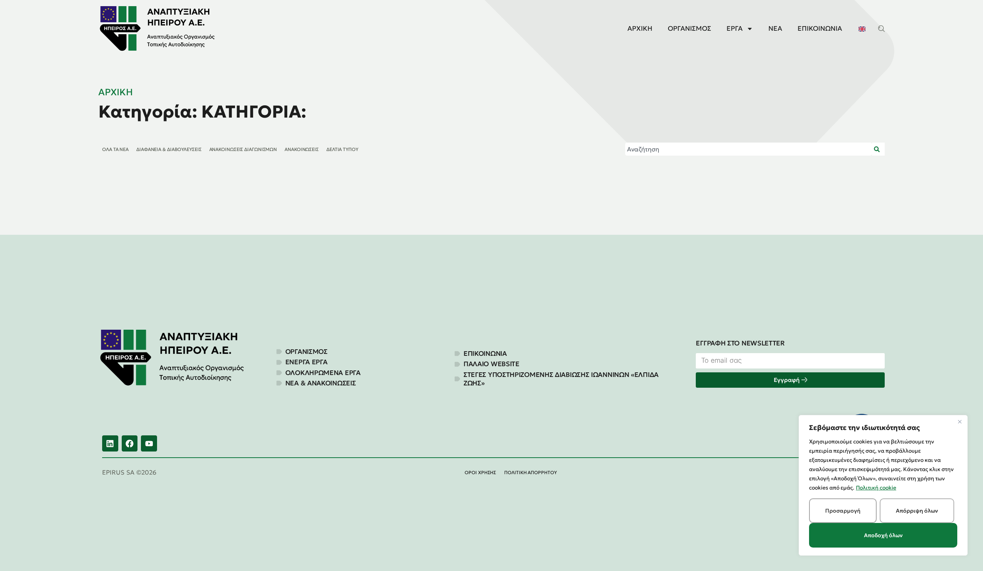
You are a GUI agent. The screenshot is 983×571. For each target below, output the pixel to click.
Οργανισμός (689, 28)
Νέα (775, 28)
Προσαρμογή (843, 510)
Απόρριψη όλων (917, 510)
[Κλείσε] (959, 421)
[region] (883, 485)
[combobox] (748, 149)
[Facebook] (130, 443)
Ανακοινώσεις (302, 149)
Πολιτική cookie (876, 487)
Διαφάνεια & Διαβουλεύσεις (169, 149)
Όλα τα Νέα (115, 149)
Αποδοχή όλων (883, 535)
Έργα (734, 28)
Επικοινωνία (820, 28)
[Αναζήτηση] (878, 149)
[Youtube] (149, 443)
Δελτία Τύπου (342, 149)
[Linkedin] (110, 443)
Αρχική (639, 28)
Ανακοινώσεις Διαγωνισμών (243, 149)
